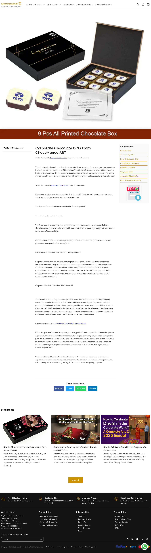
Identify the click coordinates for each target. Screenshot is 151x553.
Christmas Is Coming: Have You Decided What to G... (75, 447)
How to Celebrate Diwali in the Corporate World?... (125, 447)
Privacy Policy (120, 516)
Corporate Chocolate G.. (49, 525)
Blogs (80, 531)
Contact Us (82, 522)
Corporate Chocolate (58, 158)
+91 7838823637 (12, 526)
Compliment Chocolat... (49, 519)
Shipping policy (91, 547)
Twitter (69, 388)
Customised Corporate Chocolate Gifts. (70, 323)
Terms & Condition (122, 522)
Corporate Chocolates (59, 185)
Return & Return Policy (123, 519)
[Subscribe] (41, 539)
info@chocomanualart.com (16, 524)
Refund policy (51, 547)
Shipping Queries (84, 525)
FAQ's (117, 528)
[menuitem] (133, 151)
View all (75, 480)
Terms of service (77, 547)
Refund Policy (120, 525)
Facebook (59, 388)
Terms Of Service (84, 528)
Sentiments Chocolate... (49, 522)
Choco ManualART (22, 547)
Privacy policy (64, 547)
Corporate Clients (84, 519)
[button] (35, 4)
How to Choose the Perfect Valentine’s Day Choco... (25, 447)
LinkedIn (92, 388)
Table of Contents (13, 148)
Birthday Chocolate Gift (49, 516)
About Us (81, 516)
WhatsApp (81, 388)
